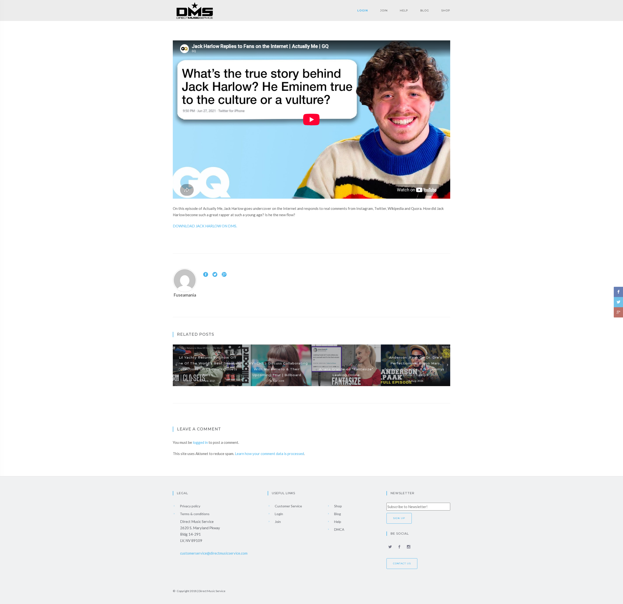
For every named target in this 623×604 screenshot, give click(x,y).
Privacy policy (189, 506)
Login (362, 10)
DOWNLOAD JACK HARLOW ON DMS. (205, 226)
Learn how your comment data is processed (269, 453)
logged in (200, 442)
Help (404, 10)
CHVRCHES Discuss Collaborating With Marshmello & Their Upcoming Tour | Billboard (277, 369)
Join (384, 10)
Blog (424, 10)
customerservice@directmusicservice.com (213, 553)
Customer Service (288, 506)
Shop (445, 10)
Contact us (402, 563)
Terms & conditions (194, 514)
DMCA (338, 529)
